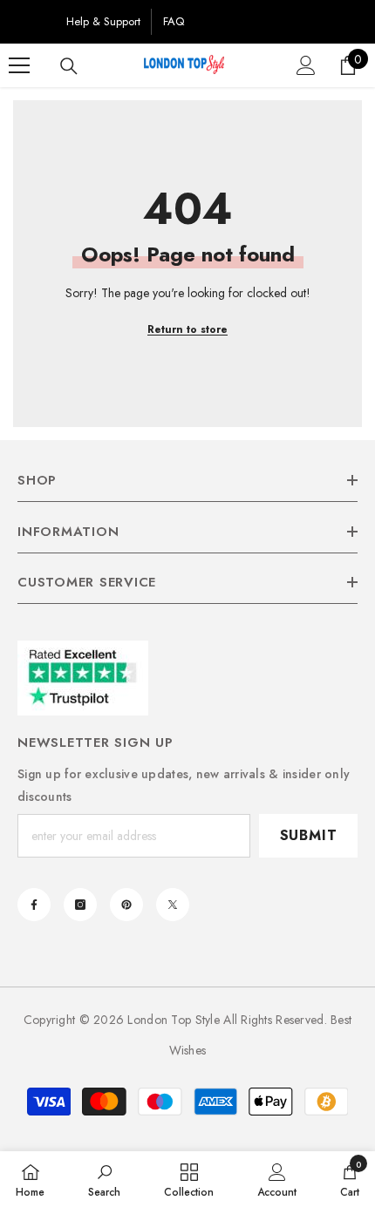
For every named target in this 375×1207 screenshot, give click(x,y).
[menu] (19, 65)
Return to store (187, 329)
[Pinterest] (126, 904)
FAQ (173, 21)
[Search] (68, 66)
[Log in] (306, 65)
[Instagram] (80, 904)
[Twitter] (172, 904)
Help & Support (103, 21)
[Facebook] (34, 904)
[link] (104, 1179)
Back (32, 21)
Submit (309, 835)
